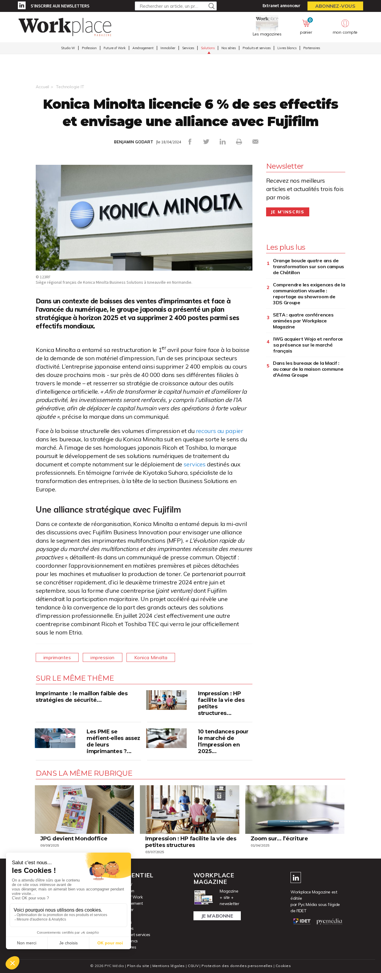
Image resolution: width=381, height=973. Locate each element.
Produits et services (257, 48)
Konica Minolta (151, 657)
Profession (89, 48)
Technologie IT (70, 86)
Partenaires (311, 48)
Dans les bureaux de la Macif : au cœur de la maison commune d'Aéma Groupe (308, 369)
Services (188, 48)
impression (102, 657)
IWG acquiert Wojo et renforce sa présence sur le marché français (308, 345)
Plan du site (138, 965)
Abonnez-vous (335, 6)
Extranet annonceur (281, 5)
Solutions (208, 48)
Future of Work (115, 48)
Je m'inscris (288, 212)
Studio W (68, 48)
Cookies (283, 965)
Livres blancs (286, 48)
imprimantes (57, 657)
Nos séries (228, 48)
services (195, 464)
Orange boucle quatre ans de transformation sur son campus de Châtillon (308, 266)
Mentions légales (168, 965)
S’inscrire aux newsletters (60, 6)
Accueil (42, 86)
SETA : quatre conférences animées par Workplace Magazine (303, 321)
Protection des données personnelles (237, 965)
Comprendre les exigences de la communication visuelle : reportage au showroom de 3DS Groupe (309, 293)
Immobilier (167, 48)
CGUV (193, 965)
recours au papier (219, 430)
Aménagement (143, 48)
